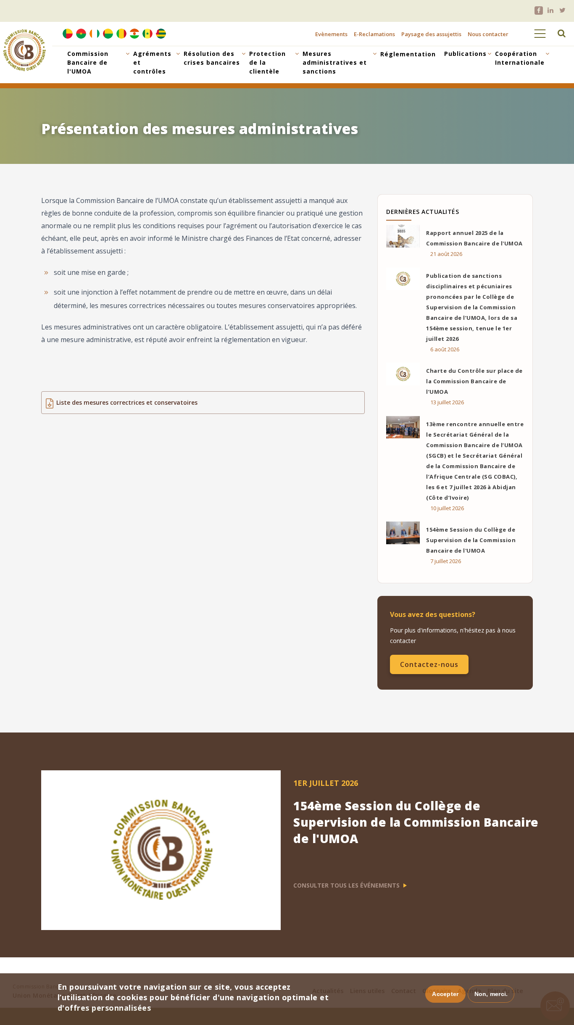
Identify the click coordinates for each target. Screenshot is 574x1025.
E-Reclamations (374, 34)
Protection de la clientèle (267, 62)
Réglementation (408, 54)
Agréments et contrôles (152, 62)
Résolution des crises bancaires (212, 58)
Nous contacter (488, 34)
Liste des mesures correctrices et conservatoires (126, 402)
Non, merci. (491, 994)
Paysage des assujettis (431, 34)
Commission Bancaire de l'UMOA (87, 62)
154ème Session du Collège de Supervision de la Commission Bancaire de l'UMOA (471, 540)
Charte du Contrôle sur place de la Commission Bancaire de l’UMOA (474, 381)
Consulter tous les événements (347, 885)
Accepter (445, 994)
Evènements (331, 34)
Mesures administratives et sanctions (335, 62)
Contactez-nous (429, 664)
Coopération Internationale (520, 58)
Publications (465, 54)
